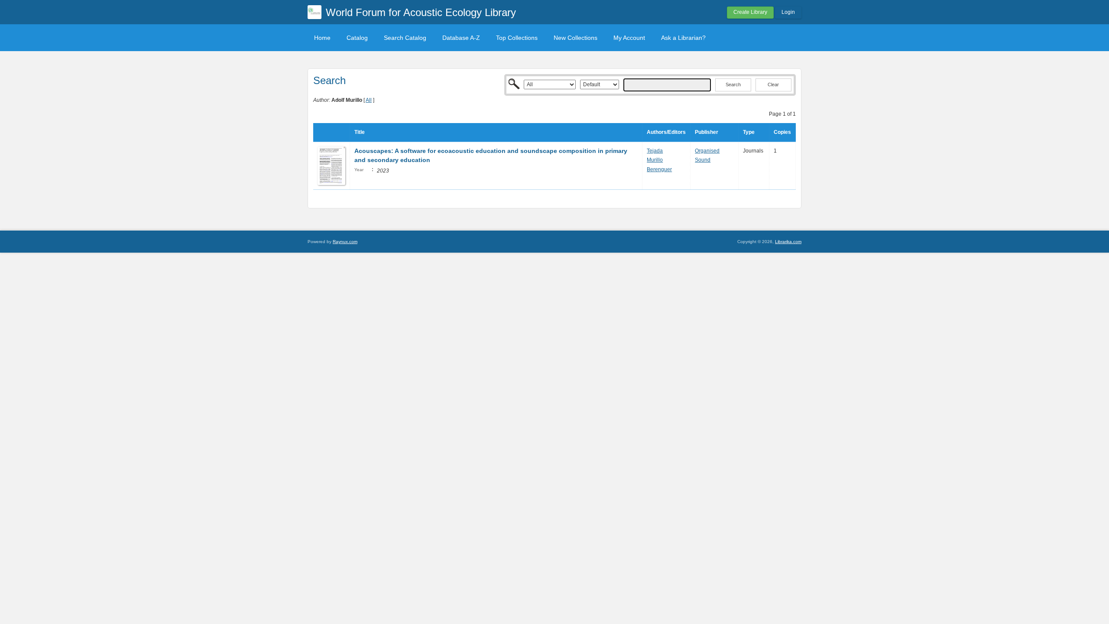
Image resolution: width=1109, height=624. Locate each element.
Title (359, 132)
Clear (773, 84)
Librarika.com (788, 241)
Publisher (706, 132)
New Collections (575, 37)
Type (749, 132)
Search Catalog (405, 37)
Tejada (655, 151)
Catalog (357, 37)
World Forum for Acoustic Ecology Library (421, 12)
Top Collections (517, 37)
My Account (629, 37)
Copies (782, 132)
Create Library (750, 12)
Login (788, 12)
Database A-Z (461, 37)
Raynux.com (345, 241)
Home (322, 37)
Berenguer (659, 169)
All (369, 100)
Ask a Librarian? (683, 37)
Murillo (655, 160)
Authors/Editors (666, 132)
